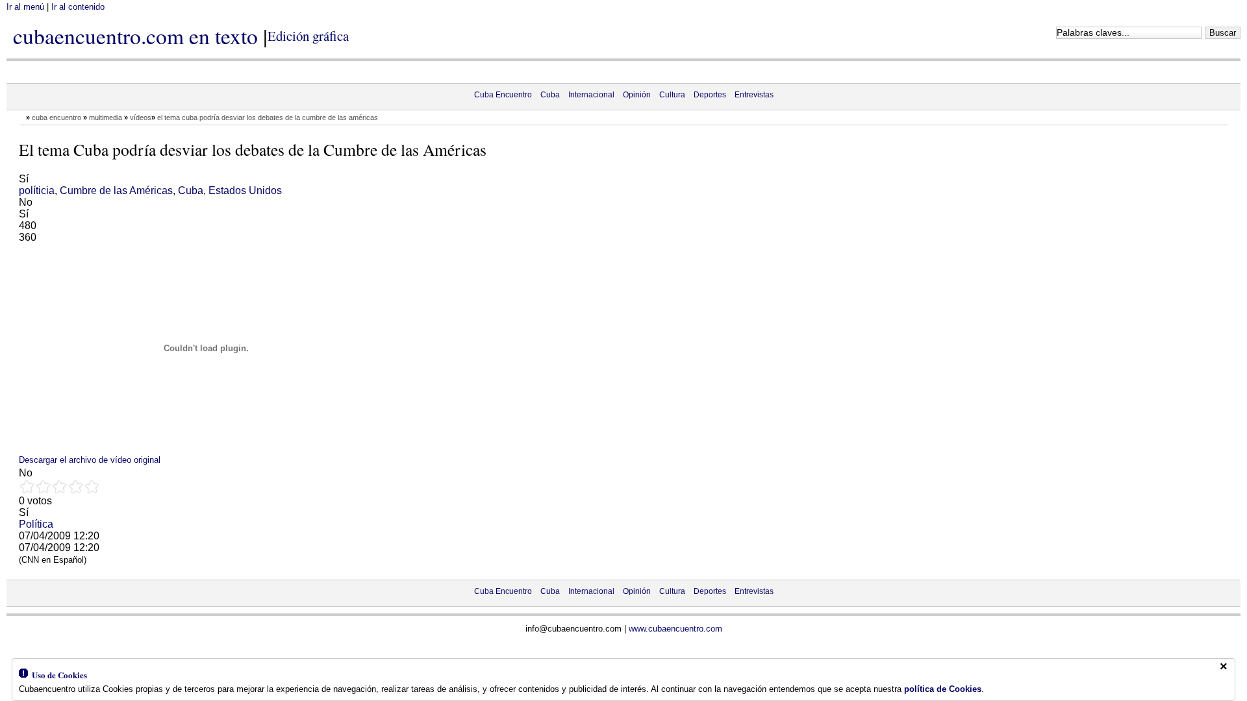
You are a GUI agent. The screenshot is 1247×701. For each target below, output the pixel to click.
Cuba (550, 94)
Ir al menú (25, 7)
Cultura (672, 94)
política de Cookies (942, 689)
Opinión (637, 94)
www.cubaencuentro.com (675, 628)
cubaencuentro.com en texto (135, 35)
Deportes (710, 94)
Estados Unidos (245, 190)
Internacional (591, 94)
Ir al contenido (78, 7)
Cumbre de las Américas (116, 190)
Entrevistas (754, 94)
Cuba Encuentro (503, 94)
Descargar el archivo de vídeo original (89, 460)
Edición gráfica (308, 36)
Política (36, 524)
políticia (37, 190)
